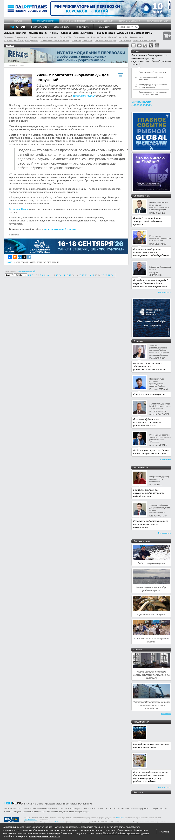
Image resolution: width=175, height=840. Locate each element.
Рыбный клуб (104, 27)
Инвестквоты (82, 27)
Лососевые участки (83, 33)
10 (47, 275)
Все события (166, 714)
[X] (24, 257)
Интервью (138, 341)
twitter (139, 45)
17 (70, 275)
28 (106, 275)
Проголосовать (141, 104)
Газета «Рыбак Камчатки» (157, 21)
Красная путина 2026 (82, 40)
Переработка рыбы (117, 37)
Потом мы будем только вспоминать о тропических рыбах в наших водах (148, 422)
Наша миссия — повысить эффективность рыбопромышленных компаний (149, 366)
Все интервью (165, 459)
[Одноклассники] (15, 257)
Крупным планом (141, 541)
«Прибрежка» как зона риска (151, 614)
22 (86, 275)
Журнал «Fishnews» (45, 21)
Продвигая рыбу (141, 722)
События (137, 649)
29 (109, 275)
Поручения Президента (15, 37)
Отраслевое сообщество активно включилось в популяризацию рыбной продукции (151, 252)
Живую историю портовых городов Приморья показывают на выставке (151, 674)
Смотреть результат (141, 102)
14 (60, 275)
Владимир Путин (84, 95)
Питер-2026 (65, 37)
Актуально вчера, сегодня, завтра (134, 33)
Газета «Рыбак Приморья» (101, 21)
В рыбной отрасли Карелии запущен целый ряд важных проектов (147, 221)
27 (102, 275)
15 (63, 275)
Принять (164, 831)
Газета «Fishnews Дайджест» (73, 21)
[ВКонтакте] (10, 257)
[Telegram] (29, 257)
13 (57, 275)
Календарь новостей (26, 271)
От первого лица (141, 196)
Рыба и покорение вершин (151, 563)
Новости (10, 45)
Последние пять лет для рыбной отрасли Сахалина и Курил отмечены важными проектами (150, 283)
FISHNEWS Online (40, 27)
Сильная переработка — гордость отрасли (25, 33)
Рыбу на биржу (98, 37)
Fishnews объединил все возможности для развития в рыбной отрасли (149, 493)
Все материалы (164, 292)
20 (80, 275)
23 (89, 275)
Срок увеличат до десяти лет (152, 72)
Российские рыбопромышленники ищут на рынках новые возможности (150, 524)
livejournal (157, 45)
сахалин (56, 262)
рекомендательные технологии (44, 836)
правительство (44, 262)
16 (67, 275)
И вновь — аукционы (60, 33)
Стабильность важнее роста (149, 394)
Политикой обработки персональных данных (126, 833)
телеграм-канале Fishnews (60, 229)
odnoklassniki (145, 45)
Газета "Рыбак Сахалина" (129, 21)
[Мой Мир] (20, 257)
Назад (9, 262)
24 (93, 275)
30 (112, 275)
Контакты (18, 21)
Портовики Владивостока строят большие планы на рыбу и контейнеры (151, 705)
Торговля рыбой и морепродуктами (21, 40)
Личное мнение (141, 467)
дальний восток (28, 262)
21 (83, 275)
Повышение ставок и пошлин (55, 40)
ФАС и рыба (125, 40)
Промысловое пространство (43, 37)
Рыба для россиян (105, 33)
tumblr (151, 45)
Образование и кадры (105, 40)
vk (133, 45)
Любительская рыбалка (144, 40)
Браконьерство (81, 37)
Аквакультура (136, 37)
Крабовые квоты (61, 27)
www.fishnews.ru (30, 820)
